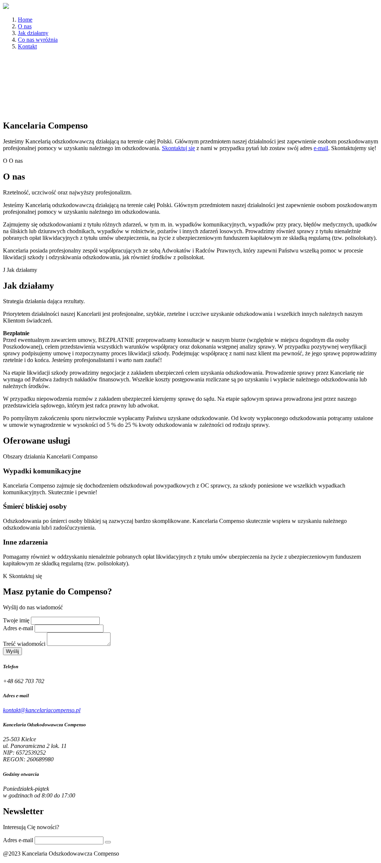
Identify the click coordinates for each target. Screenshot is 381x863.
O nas (25, 26)
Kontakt (27, 46)
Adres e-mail (18, 628)
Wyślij (12, 651)
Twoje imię (16, 620)
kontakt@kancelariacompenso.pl (41, 710)
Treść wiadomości (24, 644)
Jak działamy (33, 33)
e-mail (321, 148)
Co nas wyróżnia (38, 40)
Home (25, 19)
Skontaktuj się (178, 148)
